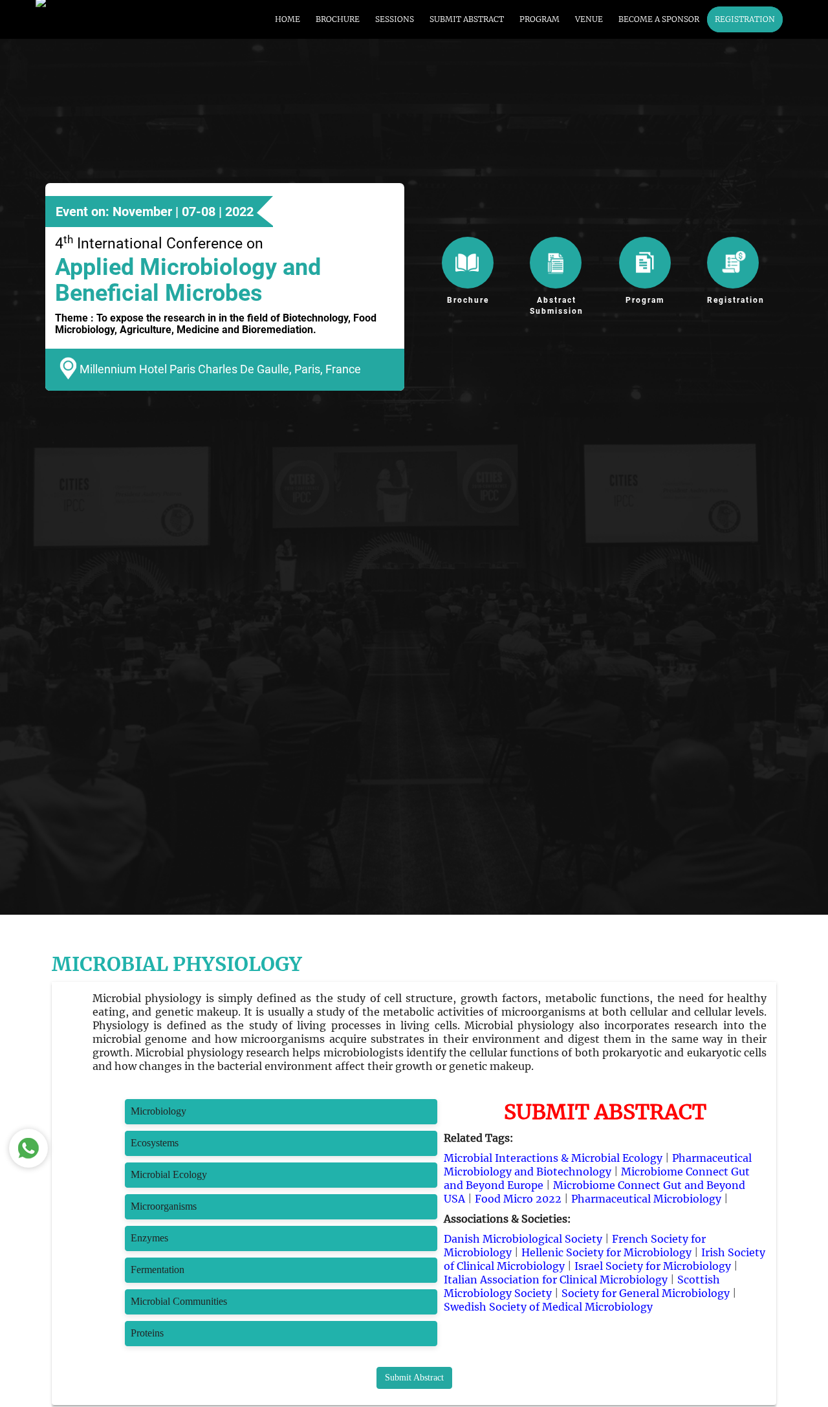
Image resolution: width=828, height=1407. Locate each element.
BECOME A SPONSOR (658, 19)
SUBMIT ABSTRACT (467, 19)
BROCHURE (338, 19)
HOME (287, 19)
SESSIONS (394, 19)
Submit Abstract (414, 1377)
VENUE (589, 19)
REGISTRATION (745, 19)
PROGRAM (539, 19)
